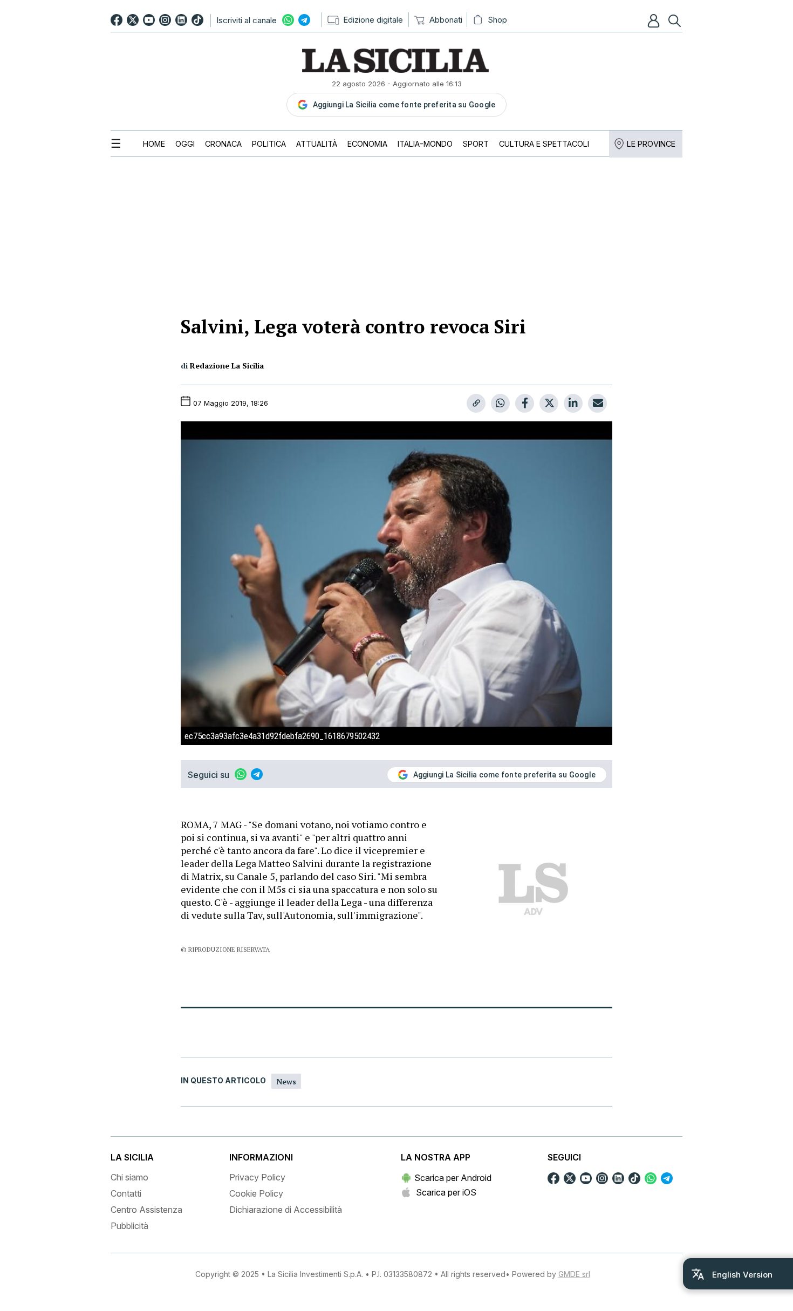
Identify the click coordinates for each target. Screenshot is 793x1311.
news (286, 1081)
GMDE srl (574, 1274)
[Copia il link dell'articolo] (476, 403)
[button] (655, 20)
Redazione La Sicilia (227, 365)
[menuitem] (154, 143)
